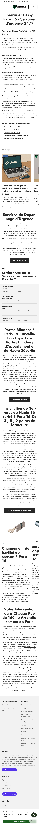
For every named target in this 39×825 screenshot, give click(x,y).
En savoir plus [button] (14, 817)
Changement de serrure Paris (28, 744)
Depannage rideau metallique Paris (26, 715)
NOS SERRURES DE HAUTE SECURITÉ (19, 511)
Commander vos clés (27, 728)
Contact (23, 732)
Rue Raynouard (14, 637)
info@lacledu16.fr (7, 788)
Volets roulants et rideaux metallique (28, 721)
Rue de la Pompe (27, 662)
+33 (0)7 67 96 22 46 (8, 785)
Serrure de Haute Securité (28, 711)
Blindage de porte (26, 708)
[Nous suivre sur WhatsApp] (8, 800)
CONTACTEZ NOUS (19, 260)
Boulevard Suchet (15, 662)
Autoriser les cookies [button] (19, 821)
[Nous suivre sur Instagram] (3, 800)
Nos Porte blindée (26, 705)
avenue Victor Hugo (15, 674)
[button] (33, 7)
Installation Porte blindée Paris (28, 739)
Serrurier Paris (6, 705)
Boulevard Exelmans (9, 649)
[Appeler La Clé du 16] (34, 815)
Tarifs (22, 735)
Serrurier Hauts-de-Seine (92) (9, 709)
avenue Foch (31, 672)
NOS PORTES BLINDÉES (19, 399)
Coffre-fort (24, 725)
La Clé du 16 (20, 576)
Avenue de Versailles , (30, 647)
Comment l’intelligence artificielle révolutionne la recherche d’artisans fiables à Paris (16, 189)
